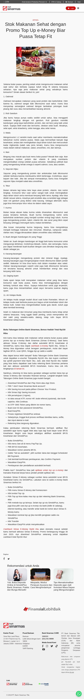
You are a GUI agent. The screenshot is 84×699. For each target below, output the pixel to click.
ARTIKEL (36, 20)
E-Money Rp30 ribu (29, 529)
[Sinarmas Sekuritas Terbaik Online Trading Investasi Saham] (28, 685)
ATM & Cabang (56, 2)
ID (4, 2)
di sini (72, 672)
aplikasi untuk (42, 470)
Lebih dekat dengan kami (31, 639)
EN (7, 2)
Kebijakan (26, 643)
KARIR (25, 646)
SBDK (25, 641)
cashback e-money (39, 346)
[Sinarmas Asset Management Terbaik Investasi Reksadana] (12, 685)
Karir (79, 2)
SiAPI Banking (28, 648)
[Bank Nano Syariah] (43, 686)
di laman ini (19, 369)
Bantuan (69, 2)
